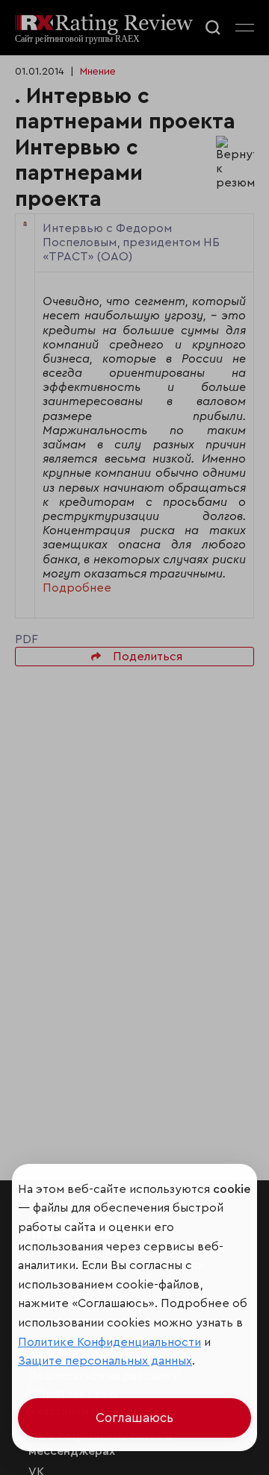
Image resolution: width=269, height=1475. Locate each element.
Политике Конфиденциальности (109, 1342)
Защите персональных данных (105, 1361)
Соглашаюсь (134, 1418)
